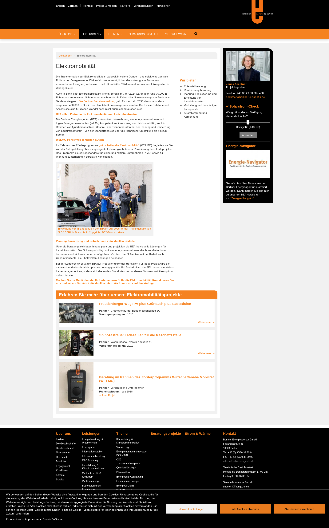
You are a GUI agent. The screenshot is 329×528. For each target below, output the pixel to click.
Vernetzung (122, 447)
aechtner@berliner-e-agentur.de (245, 96)
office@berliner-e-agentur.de (238, 461)
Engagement (63, 466)
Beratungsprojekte (144, 34)
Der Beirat (61, 457)
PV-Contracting (90, 481)
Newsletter (163, 5)
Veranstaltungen (143, 5)
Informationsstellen (92, 451)
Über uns (66, 34)
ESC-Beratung (90, 460)
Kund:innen (62, 470)
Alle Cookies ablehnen (245, 508)
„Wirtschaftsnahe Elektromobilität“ (119, 145)
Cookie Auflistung (53, 519)
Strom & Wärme (176, 34)
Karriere (125, 5)
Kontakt (88, 5)
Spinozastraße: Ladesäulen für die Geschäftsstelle (140, 335)
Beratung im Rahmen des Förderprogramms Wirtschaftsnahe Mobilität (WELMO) (156, 379)
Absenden (248, 135)
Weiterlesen (205, 322)
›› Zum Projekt (108, 395)
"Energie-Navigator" (242, 198)
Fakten (60, 439)
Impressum (32, 519)
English (60, 5)
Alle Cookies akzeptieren (299, 508)
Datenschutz (13, 519)
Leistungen (90, 34)
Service (60, 479)
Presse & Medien (106, 5)
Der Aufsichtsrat (65, 448)
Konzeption (88, 447)
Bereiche (61, 461)
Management (63, 452)
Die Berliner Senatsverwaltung (97, 101)
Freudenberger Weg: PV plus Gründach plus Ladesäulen (145, 304)
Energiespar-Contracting (129, 476)
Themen (114, 34)
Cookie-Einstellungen (191, 508)
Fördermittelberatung (93, 456)
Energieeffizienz (125, 485)
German (73, 5)
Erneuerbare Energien (128, 481)
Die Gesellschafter (66, 443)
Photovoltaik (123, 472)
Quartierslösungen (126, 467)
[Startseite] (257, 11)
